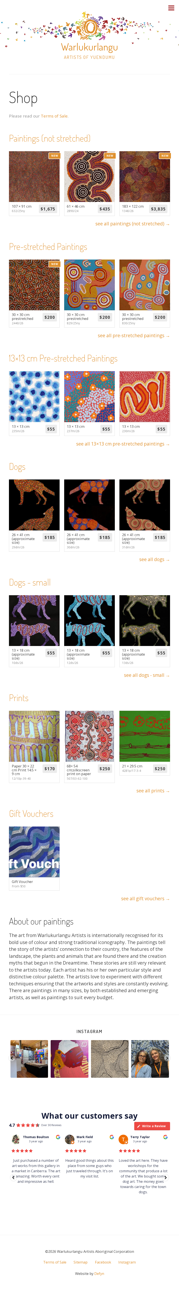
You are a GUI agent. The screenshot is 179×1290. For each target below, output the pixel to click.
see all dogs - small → (147, 675)
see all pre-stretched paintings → (134, 335)
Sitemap (81, 1262)
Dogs (17, 466)
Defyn (99, 1273)
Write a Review (154, 1126)
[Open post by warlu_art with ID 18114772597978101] (29, 1059)
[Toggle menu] (171, 7)
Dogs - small (30, 582)
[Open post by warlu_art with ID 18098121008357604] (110, 1059)
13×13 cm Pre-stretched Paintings (63, 358)
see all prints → (153, 791)
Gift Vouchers (31, 813)
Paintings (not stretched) (50, 138)
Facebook (103, 1262)
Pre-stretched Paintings (48, 246)
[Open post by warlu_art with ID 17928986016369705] (150, 1059)
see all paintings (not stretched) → (132, 224)
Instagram (89, 1031)
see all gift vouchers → (145, 898)
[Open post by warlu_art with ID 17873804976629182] (69, 1059)
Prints (19, 697)
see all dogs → (154, 559)
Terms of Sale (54, 116)
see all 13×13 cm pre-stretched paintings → (123, 444)
